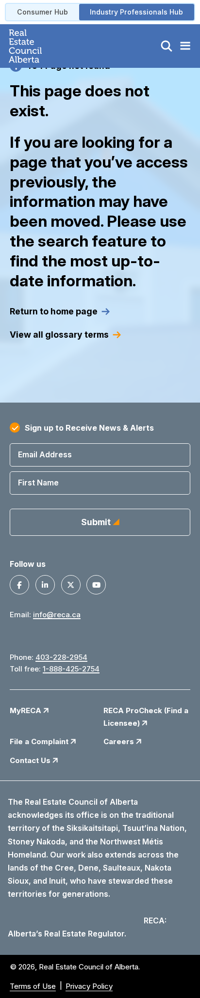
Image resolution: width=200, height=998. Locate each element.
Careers (119, 741)
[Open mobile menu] (185, 46)
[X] (71, 584)
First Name (38, 482)
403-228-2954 (61, 657)
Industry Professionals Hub (136, 12)
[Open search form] (166, 46)
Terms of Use (33, 986)
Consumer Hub (42, 12)
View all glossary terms (59, 334)
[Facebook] (19, 584)
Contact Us (31, 760)
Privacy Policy (89, 986)
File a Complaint (40, 741)
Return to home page (54, 311)
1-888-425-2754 (71, 668)
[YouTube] (96, 584)
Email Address (45, 454)
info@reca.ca (57, 614)
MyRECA (26, 710)
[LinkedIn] (45, 584)
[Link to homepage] (36, 46)
